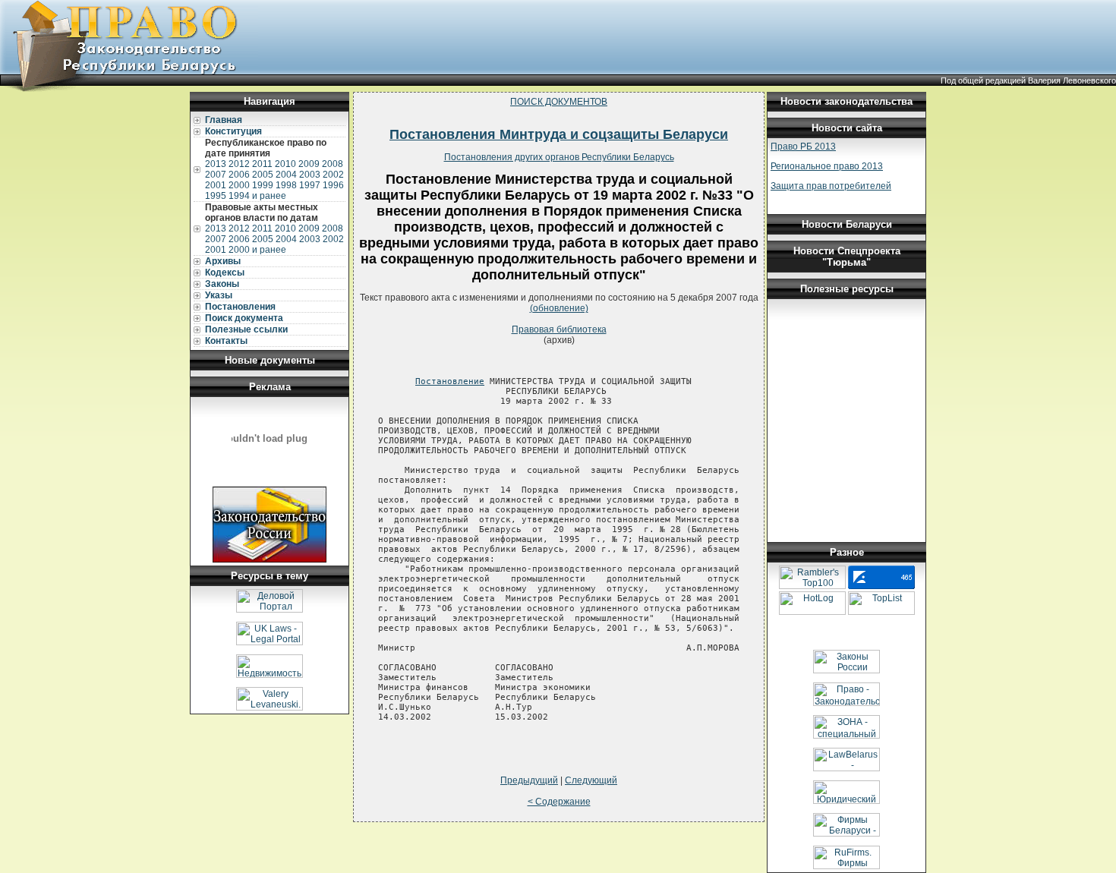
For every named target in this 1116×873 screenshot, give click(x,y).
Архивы (223, 261)
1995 (215, 196)
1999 (262, 185)
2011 (262, 164)
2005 (262, 174)
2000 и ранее (257, 249)
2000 (239, 185)
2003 (309, 174)
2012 (239, 164)
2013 (215, 164)
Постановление (449, 381)
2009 (309, 164)
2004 (286, 174)
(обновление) (559, 308)
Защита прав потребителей (831, 186)
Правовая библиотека (559, 329)
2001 (215, 185)
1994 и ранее (257, 196)
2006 (239, 174)
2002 (333, 174)
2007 (215, 174)
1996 (333, 185)
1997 (309, 185)
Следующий (591, 780)
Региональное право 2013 (827, 166)
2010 (285, 164)
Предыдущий (529, 780)
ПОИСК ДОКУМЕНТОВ (558, 101)
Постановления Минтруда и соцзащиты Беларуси (558, 134)
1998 (286, 185)
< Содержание (559, 801)
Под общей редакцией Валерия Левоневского (1028, 80)
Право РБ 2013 (803, 146)
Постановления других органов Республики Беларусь (559, 157)
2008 (332, 164)
